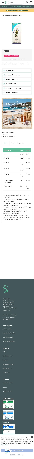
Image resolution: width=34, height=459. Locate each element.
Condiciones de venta (9, 341)
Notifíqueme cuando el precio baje (15, 63)
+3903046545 (6, 311)
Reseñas (13, 143)
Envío (5, 143)
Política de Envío (7, 356)
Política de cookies (8, 337)
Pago (4, 351)
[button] (17, 71)
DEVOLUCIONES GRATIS (25, 7)
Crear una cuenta (8, 383)
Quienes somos (7, 329)
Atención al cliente (8, 364)
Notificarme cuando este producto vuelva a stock (25, 63)
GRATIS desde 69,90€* (10, 7)
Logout (5, 387)
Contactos (5, 360)
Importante (21, 143)
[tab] (5, 143)
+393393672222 (12, 315)
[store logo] (5, 2)
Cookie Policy (4, 445)
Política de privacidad (9, 333)
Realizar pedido (7, 391)
